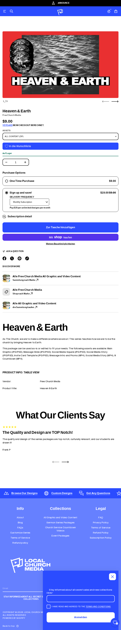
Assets (7, 130)
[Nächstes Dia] (115, 101)
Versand (8, 125)
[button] (11, 11)
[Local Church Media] (60, 11)
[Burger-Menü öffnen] (4, 11)
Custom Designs (61, 493)
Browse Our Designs (24, 493)
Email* (50, 593)
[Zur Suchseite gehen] (11, 11)
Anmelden (80, 617)
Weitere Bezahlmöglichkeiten (60, 244)
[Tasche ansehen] (115, 11)
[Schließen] (112, 576)
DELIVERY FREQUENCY (22, 197)
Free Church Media (12, 115)
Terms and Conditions (98, 606)
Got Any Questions (98, 493)
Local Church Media (35, 612)
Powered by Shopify (14, 618)
